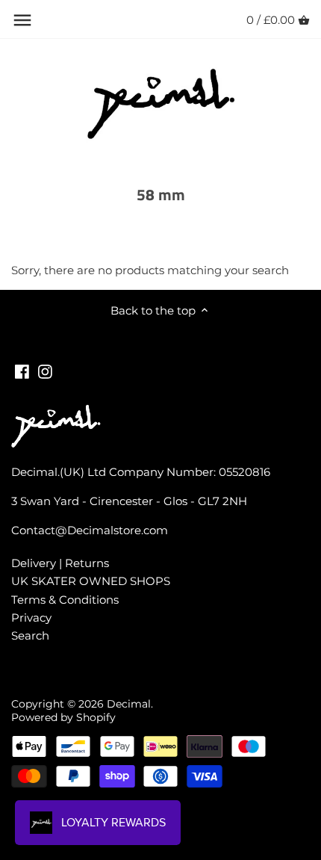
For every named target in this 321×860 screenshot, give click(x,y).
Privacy (31, 617)
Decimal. (130, 704)
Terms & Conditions (65, 600)
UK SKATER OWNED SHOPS (90, 581)
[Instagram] (45, 370)
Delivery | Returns (60, 563)
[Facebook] (22, 370)
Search (30, 635)
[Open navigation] (22, 20)
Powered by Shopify (63, 717)
